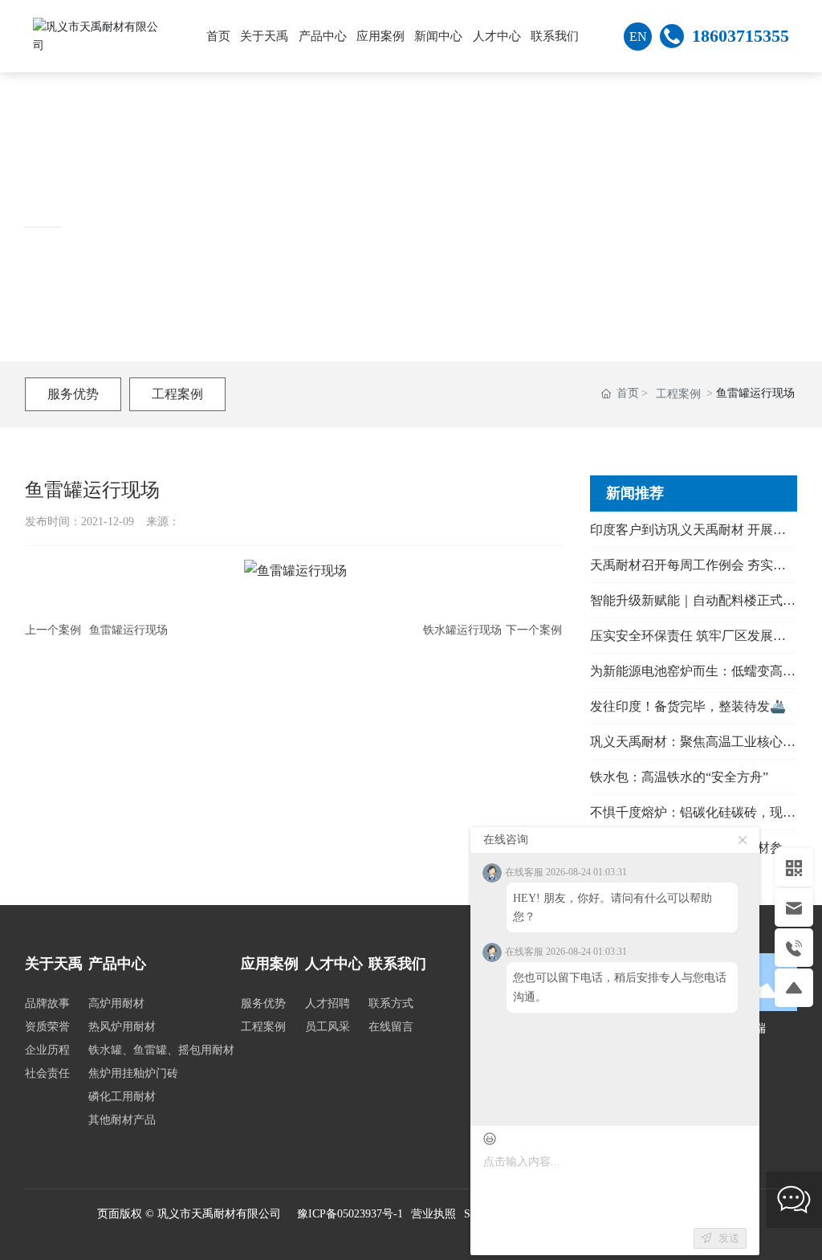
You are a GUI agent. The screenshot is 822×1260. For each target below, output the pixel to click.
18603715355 (740, 36)
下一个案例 (534, 630)
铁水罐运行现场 (462, 630)
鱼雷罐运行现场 (128, 630)
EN (638, 36)
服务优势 (73, 394)
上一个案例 (53, 630)
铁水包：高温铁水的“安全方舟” (679, 777)
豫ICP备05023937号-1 (350, 1214)
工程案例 (177, 394)
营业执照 (433, 1214)
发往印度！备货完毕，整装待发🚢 (688, 706)
